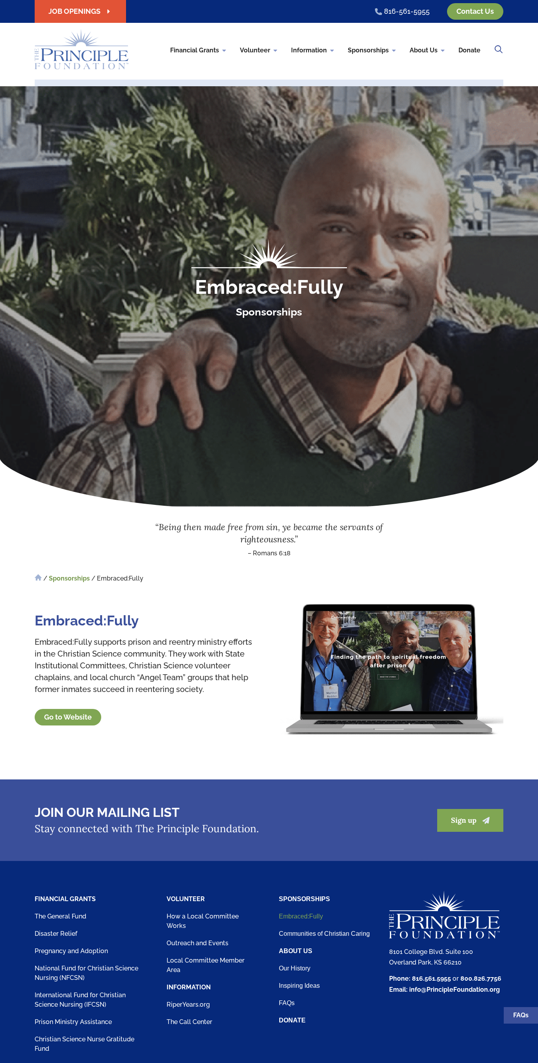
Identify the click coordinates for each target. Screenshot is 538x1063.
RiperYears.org (188, 1004)
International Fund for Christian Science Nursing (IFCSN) (80, 999)
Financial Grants (194, 50)
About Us (424, 50)
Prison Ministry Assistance (73, 1022)
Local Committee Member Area (206, 965)
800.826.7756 (480, 978)
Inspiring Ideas (299, 985)
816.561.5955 (431, 978)
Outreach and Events (197, 943)
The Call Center (189, 1022)
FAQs (287, 1003)
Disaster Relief (56, 933)
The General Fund (60, 916)
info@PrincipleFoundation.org (454, 989)
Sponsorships (368, 50)
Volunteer (255, 50)
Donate (469, 50)
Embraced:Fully (301, 916)
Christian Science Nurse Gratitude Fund (84, 1043)
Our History (294, 968)
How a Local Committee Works (203, 921)
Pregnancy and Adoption (71, 951)
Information (309, 50)
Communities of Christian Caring (324, 933)
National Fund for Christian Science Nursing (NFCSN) (86, 973)
